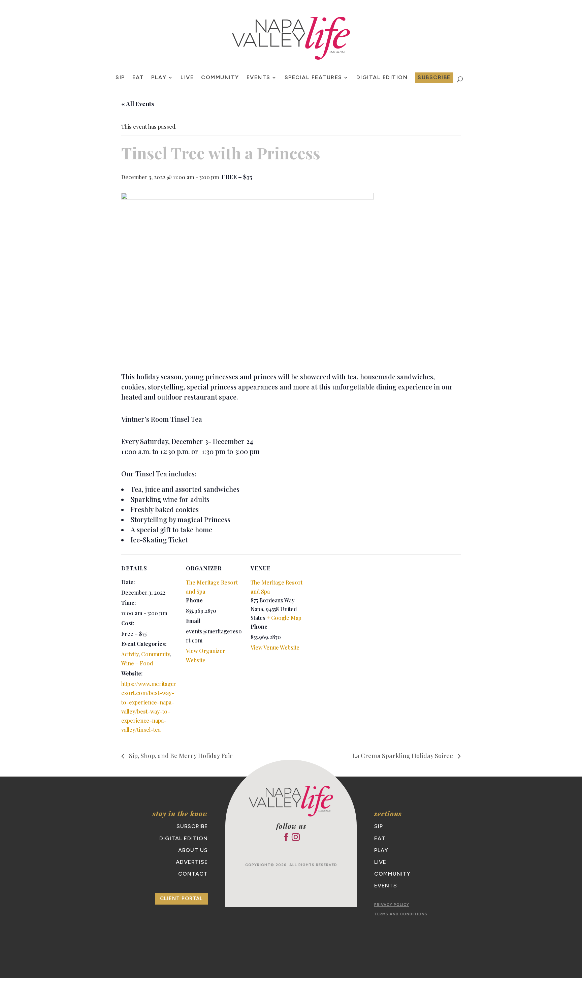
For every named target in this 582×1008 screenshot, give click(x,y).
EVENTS (258, 78)
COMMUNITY (220, 78)
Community (155, 654)
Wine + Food (137, 663)
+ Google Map (284, 617)
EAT (138, 78)
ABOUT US (193, 850)
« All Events (137, 104)
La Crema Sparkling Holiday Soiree (403, 756)
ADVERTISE (192, 862)
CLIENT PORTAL (181, 898)
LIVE (187, 78)
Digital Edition (382, 78)
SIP (120, 78)
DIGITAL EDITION (183, 838)
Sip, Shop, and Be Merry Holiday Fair (180, 756)
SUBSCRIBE (434, 77)
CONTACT (193, 874)
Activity (129, 654)
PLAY (158, 78)
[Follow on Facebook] (286, 837)
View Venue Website (275, 647)
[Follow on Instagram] (296, 837)
